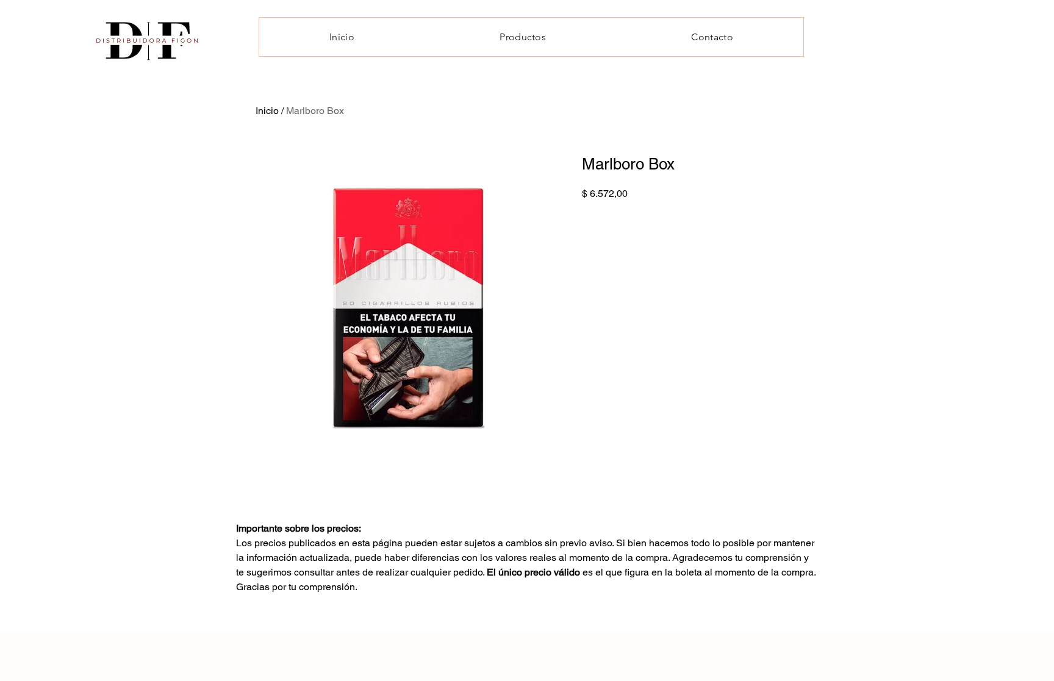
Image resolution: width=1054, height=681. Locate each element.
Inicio (267, 110)
